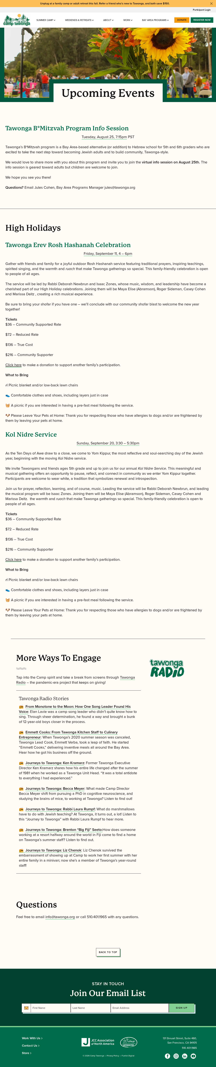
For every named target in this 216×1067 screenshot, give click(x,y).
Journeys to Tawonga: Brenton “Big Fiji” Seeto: (64, 830)
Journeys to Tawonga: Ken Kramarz (54, 763)
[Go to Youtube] (193, 1056)
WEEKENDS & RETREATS (78, 20)
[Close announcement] (211, 3)
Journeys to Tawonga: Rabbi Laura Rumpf (60, 809)
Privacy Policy (113, 1056)
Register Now (202, 20)
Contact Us (29, 1045)
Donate (181, 20)
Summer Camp (44, 20)
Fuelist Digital (128, 1056)
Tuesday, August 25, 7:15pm (104, 137)
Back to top (108, 952)
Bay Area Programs (154, 20)
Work (126, 20)
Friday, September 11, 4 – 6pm (108, 253)
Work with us (31, 1038)
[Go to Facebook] (167, 1056)
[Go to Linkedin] (184, 1056)
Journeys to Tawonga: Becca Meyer (54, 788)
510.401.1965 (189, 1048)
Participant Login (202, 9)
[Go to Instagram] (176, 1056)
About (107, 20)
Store (25, 1053)
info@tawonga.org (60, 917)
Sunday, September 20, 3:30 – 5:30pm (108, 443)
